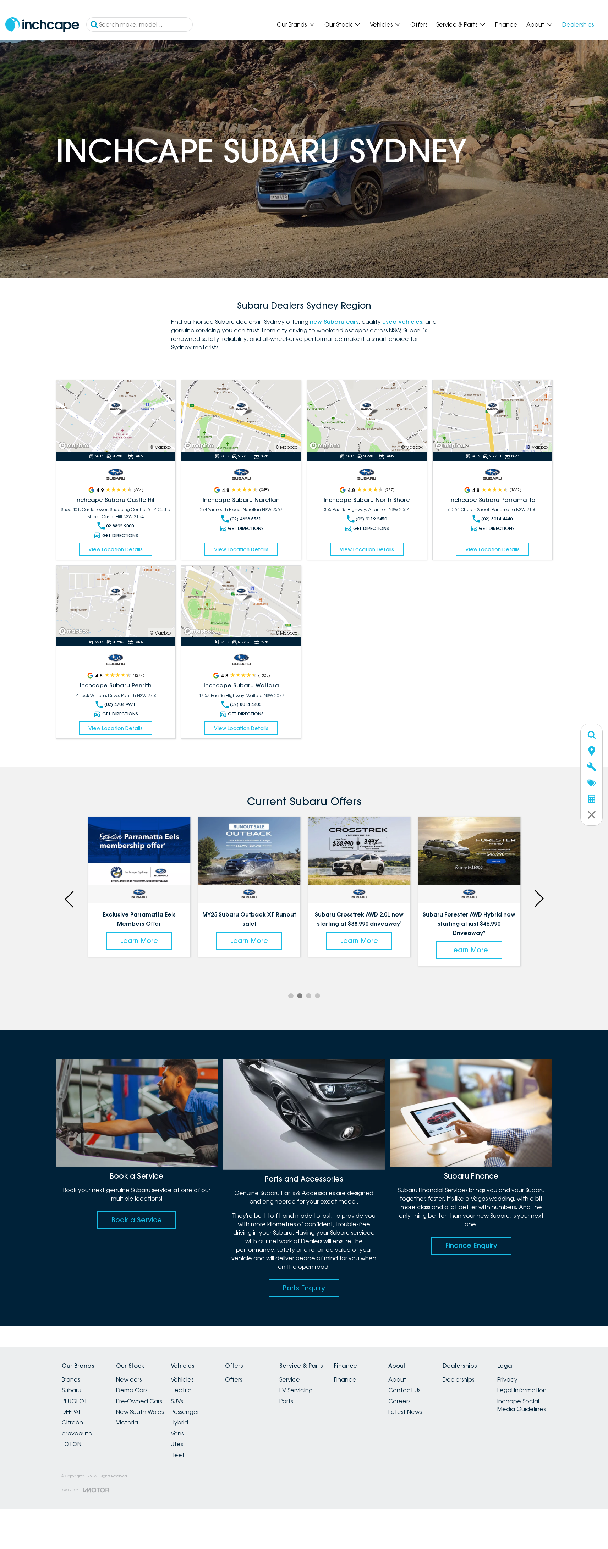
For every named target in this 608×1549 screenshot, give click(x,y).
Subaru (71, 1390)
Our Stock (338, 24)
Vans (177, 1433)
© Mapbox (160, 447)
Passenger (185, 1411)
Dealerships (578, 24)
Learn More (139, 940)
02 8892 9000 (120, 526)
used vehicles (402, 321)
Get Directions (120, 535)
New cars (129, 1379)
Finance (506, 24)
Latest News (405, 1411)
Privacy (507, 1379)
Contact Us (404, 1390)
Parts (286, 1401)
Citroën (72, 1422)
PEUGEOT (74, 1401)
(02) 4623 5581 (245, 518)
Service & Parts (456, 24)
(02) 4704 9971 (120, 704)
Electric (181, 1390)
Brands (71, 1379)
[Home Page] (42, 24)
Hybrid (179, 1422)
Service (289, 1379)
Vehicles (381, 24)
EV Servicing (296, 1390)
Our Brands (292, 24)
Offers (418, 24)
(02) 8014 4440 (497, 518)
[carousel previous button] (70, 898)
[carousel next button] (538, 898)
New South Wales (140, 1411)
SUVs (177, 1401)
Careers (399, 1401)
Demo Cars (131, 1390)
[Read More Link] (116, 416)
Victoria (127, 1422)
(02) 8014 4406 (245, 704)
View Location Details (115, 549)
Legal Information (522, 1390)
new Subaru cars (334, 321)
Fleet (178, 1455)
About (535, 24)
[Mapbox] (75, 446)
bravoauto (77, 1433)
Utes (177, 1444)
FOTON (71, 1444)
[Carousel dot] (291, 995)
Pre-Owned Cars (139, 1401)
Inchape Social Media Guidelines (521, 1405)
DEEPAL (71, 1411)
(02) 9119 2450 (371, 518)
